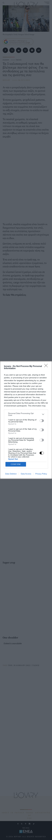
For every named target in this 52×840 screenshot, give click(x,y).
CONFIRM (16, 464)
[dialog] (26, 420)
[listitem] (26, 414)
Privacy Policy (41, 474)
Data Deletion (11, 474)
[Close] (46, 366)
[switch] (42, 420)
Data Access (26, 474)
